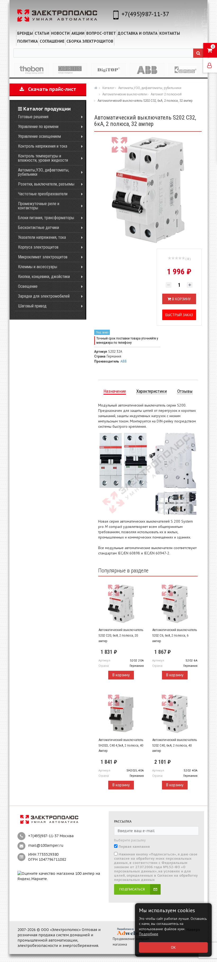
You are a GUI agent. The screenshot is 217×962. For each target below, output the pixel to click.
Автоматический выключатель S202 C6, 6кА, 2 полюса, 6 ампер (174, 635)
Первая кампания (134, 847)
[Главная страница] (96, 87)
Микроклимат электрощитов (42, 256)
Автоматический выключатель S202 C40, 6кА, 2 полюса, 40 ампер (174, 745)
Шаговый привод (32, 305)
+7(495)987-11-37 (145, 14)
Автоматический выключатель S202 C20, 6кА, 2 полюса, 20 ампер (120, 635)
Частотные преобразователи (42, 193)
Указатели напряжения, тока (42, 237)
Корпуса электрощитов (38, 247)
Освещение (28, 286)
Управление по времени (38, 126)
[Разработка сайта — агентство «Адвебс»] (132, 931)
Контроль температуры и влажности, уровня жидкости (43, 158)
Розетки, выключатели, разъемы (46, 184)
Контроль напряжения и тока (42, 146)
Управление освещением (39, 136)
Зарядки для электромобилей (44, 296)
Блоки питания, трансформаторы (46, 217)
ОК (173, 947)
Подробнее (148, 934)
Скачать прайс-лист (50, 89)
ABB (123, 361)
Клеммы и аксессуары (37, 266)
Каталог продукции (46, 109)
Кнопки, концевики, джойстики (44, 276)
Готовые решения (33, 116)
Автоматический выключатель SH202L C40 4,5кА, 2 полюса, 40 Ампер (120, 745)
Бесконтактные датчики (38, 227)
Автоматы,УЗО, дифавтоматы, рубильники (43, 172)
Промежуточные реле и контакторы (38, 205)
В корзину (121, 674)
